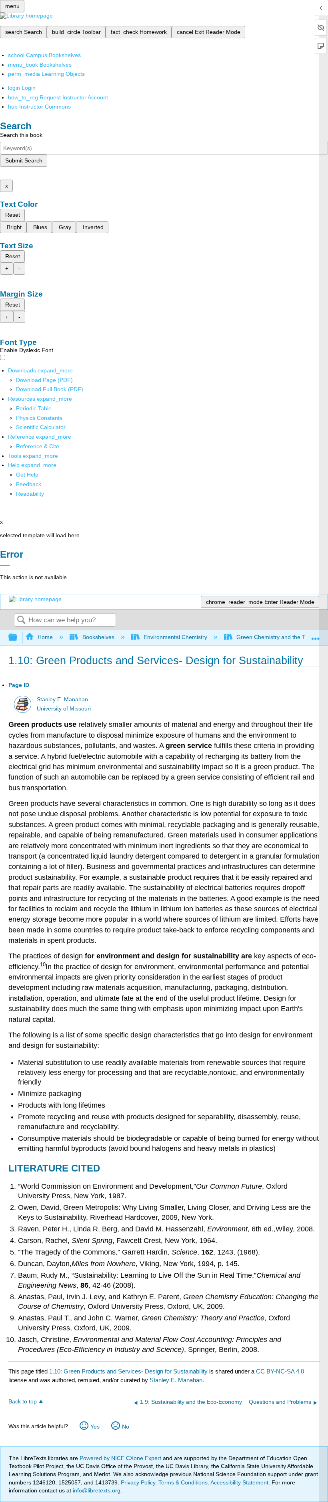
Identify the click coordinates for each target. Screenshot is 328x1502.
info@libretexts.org (95, 1490)
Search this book (21, 135)
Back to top (22, 1402)
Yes (95, 1426)
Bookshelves (98, 637)
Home (45, 637)
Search (21, 620)
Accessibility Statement (239, 1482)
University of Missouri (64, 709)
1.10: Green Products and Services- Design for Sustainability (128, 1371)
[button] (28, 484)
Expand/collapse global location (315, 635)
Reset (12, 215)
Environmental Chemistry (175, 637)
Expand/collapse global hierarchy (18, 638)
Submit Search (23, 160)
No (125, 1426)
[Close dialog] (5, 565)
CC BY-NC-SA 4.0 (280, 1371)
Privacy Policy (138, 1482)
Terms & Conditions (183, 1482)
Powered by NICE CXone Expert (121, 1458)
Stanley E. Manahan (62, 700)
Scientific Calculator (41, 427)
